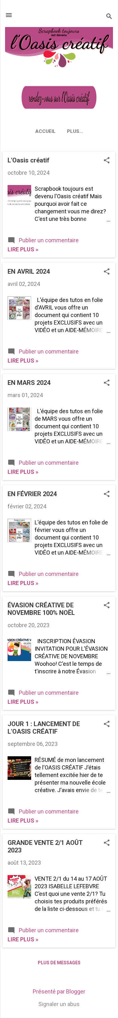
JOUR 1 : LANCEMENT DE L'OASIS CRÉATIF (44, 727)
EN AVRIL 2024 (29, 271)
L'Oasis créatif (28, 160)
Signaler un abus (59, 1004)
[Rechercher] (109, 17)
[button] (106, 161)
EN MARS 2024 (29, 382)
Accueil (45, 131)
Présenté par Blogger (59, 991)
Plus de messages (59, 962)
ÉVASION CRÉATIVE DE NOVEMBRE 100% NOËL (41, 608)
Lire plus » (23, 249)
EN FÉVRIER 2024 (32, 494)
